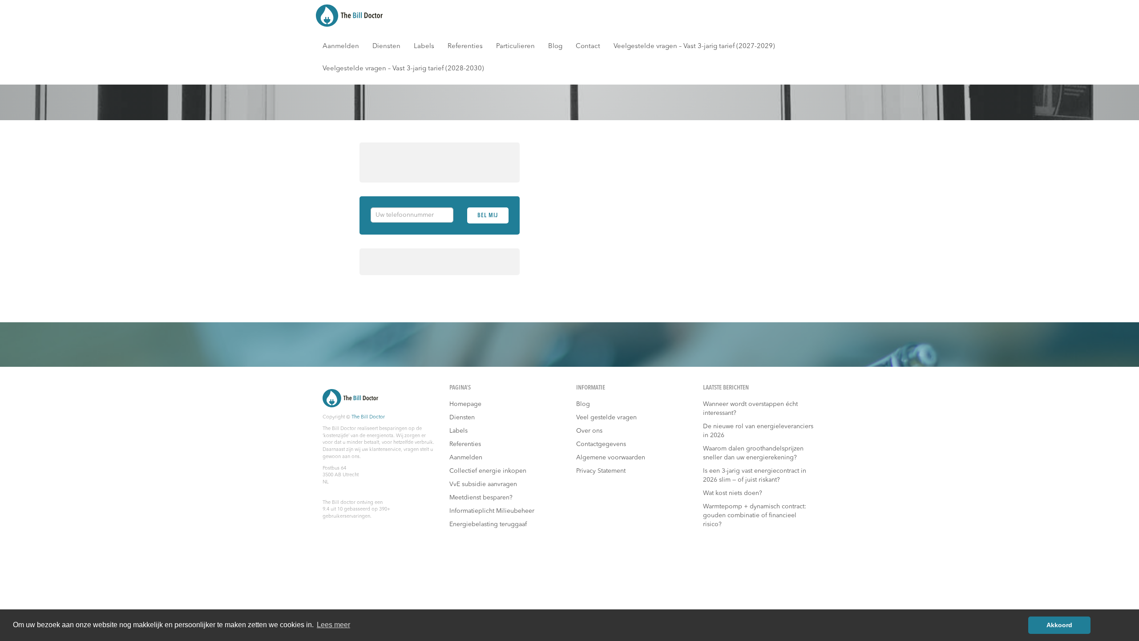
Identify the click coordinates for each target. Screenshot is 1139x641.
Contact (588, 46)
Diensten (386, 46)
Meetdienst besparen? (481, 498)
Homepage (465, 404)
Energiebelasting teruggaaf (488, 524)
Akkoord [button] (1059, 625)
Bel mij (487, 216)
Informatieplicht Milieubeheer (491, 511)
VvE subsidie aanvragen (483, 484)
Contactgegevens (601, 444)
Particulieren (515, 46)
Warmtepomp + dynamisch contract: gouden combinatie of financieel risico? (754, 515)
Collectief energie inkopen (487, 471)
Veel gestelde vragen (606, 417)
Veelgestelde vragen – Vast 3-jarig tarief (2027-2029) (694, 46)
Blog (555, 46)
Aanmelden (341, 46)
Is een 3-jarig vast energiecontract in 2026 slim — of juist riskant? (754, 475)
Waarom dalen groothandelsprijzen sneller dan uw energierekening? (753, 453)
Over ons (589, 431)
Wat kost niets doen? (732, 493)
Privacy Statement (601, 471)
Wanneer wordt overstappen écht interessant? (750, 408)
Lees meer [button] (333, 625)
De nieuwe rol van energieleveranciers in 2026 (758, 430)
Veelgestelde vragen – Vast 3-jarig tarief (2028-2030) (403, 68)
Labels (424, 46)
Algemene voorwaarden (610, 457)
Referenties (465, 46)
